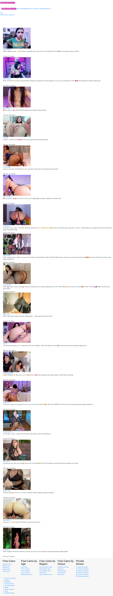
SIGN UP (48, 8)
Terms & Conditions (10, 578)
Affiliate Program (10, 593)
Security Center (9, 583)
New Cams (61, 574)
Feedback (7, 582)
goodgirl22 (6, 549)
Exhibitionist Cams (63, 567)
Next (1, 13)
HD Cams (60, 569)
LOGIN (44, 8)
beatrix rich (6, 314)
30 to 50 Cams (25, 572)
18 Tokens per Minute (82, 571)
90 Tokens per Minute (82, 576)
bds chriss (6, 461)
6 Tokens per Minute (82, 567)
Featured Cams (7, 564)
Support (7, 580)
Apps (6, 591)
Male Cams (6, 568)
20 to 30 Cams (25, 571)
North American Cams (45, 567)
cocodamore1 (7, 285)
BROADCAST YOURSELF (32, 8)
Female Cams (6, 566)
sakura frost (6, 108)
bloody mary (6, 491)
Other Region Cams (45, 569)
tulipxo (5, 343)
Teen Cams (24, 567)
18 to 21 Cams (25, 569)
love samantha (7, 432)
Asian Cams (42, 572)
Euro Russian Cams (45, 571)
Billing (6, 587)
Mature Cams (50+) (26, 574)
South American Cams (45, 574)
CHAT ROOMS (21, 8)
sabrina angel (7, 79)
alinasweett (6, 402)
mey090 (5, 137)
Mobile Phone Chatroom (7, 15)
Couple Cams (7, 569)
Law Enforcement (10, 585)
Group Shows (61, 572)
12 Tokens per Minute (82, 569)
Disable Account (9, 589)
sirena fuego (6, 167)
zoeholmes (6, 226)
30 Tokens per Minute (82, 572)
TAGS (40, 8)
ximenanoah (6, 520)
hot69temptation (8, 373)
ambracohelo (7, 255)
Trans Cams (6, 571)
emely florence (7, 196)
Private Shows (62, 571)
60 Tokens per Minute (82, 574)
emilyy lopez (6, 49)
